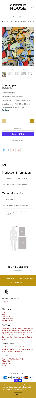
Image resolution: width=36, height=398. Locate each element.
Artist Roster (6, 316)
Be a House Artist (7, 318)
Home (4, 21)
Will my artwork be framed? (17, 184)
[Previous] (13, 68)
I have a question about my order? (16, 213)
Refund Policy (6, 365)
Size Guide (5, 110)
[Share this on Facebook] (9, 150)
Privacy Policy (6, 361)
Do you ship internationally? (17, 205)
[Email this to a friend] (18, 150)
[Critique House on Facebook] (3, 302)
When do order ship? (14, 199)
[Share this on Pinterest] (14, 150)
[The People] (18, 46)
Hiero (17, 298)
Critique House (20, 373)
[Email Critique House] (7, 302)
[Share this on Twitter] (4, 150)
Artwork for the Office (16, 21)
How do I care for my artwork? (18, 178)
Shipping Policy (6, 363)
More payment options (18, 140)
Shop (3, 314)
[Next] (22, 68)
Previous (16, 17)
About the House (7, 321)
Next (21, 17)
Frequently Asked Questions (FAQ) (12, 359)
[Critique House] (18, 7)
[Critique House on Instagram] (5, 302)
